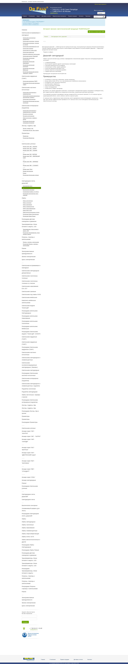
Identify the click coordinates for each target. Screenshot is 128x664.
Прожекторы (25, 133)
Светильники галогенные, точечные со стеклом (31, 44)
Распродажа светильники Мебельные (28, 69)
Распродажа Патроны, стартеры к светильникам (30, 245)
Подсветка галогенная (28, 114)
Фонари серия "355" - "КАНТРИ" (30, 146)
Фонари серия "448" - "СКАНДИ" (30, 150)
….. (23, 152)
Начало (46, 36)
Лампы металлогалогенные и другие (31, 212)
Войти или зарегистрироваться (100, 4)
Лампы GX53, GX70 (27, 210)
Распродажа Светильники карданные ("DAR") (31, 84)
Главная (25, 16)
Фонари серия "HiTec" (28, 169)
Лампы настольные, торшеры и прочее (30, 118)
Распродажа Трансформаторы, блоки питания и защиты (31, 233)
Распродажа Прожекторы (28, 138)
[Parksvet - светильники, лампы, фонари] (38, 10)
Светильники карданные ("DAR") (30, 81)
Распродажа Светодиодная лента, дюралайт (30, 194)
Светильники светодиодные (29, 99)
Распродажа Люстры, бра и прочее (31, 130)
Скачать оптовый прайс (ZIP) (97, 31)
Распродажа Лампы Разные (29, 216)
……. (24, 167)
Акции (38, 16)
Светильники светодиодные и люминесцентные (29, 93)
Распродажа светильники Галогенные (28, 65)
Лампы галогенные (27, 202)
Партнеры (87, 16)
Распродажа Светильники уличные (31, 175)
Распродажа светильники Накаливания (28, 62)
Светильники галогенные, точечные (31, 41)
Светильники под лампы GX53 (30, 50)
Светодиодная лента (27, 186)
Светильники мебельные (28, 52)
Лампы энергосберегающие (29, 208)
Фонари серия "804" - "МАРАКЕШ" (30, 161)
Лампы (24, 198)
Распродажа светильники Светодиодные (28, 59)
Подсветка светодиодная (28, 116)
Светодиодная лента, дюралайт (59, 36)
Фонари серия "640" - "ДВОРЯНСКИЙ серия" (31, 157)
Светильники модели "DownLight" (30, 56)
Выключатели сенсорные (28, 189)
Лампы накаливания (27, 204)
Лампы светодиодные (28, 200)
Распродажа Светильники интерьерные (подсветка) (29, 122)
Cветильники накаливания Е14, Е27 (31, 46)
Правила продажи (72, 16)
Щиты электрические (28, 259)
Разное (24, 248)
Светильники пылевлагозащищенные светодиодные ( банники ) (31, 96)
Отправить (25, 622)
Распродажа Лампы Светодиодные (31, 214)
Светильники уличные (28, 144)
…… (23, 141)
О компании (32, 16)
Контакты (81, 16)
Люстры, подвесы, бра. (29, 125)
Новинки (24, 30)
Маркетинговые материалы (59, 16)
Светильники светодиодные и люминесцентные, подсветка (29, 111)
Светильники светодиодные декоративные (29, 38)
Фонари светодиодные (28, 171)
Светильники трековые (28, 48)
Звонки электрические (29, 256)
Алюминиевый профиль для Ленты (31, 191)
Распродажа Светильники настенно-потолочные (31, 102)
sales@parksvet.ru (54, 13)
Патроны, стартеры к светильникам (31, 242)
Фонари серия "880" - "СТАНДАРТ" (30, 165)
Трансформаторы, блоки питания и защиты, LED (30, 230)
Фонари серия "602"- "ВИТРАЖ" (30, 154)
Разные (24, 173)
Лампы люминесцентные (28, 206)
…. (23, 187)
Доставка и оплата (46, 16)
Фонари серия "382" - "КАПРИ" (30, 148)
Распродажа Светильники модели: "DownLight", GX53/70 (31, 72)
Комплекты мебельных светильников (31, 54)
